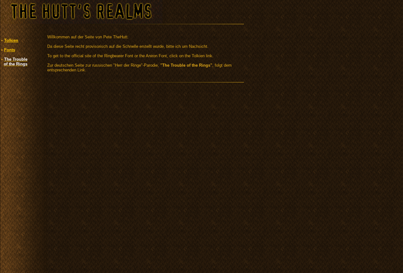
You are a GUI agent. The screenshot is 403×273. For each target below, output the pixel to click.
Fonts (9, 49)
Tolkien (11, 40)
